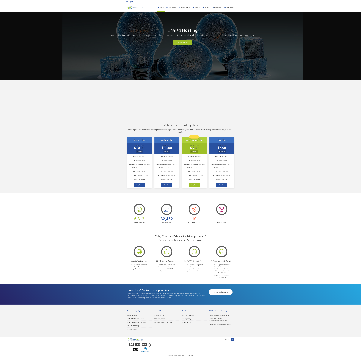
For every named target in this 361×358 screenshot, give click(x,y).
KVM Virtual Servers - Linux (136, 319)
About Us (207, 7)
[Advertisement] (180, 99)
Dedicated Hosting (133, 326)
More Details (181, 42)
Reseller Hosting (133, 329)
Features (197, 7)
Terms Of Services (188, 315)
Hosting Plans (172, 7)
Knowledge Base (160, 319)
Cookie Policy (187, 322)
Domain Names (185, 7)
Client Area (229, 7)
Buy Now (139, 185)
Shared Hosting (132, 315)
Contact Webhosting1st (220, 292)
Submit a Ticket (160, 315)
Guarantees (217, 7)
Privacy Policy (187, 319)
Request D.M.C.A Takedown (163, 322)
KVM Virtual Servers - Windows (137, 322)
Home (162, 7)
